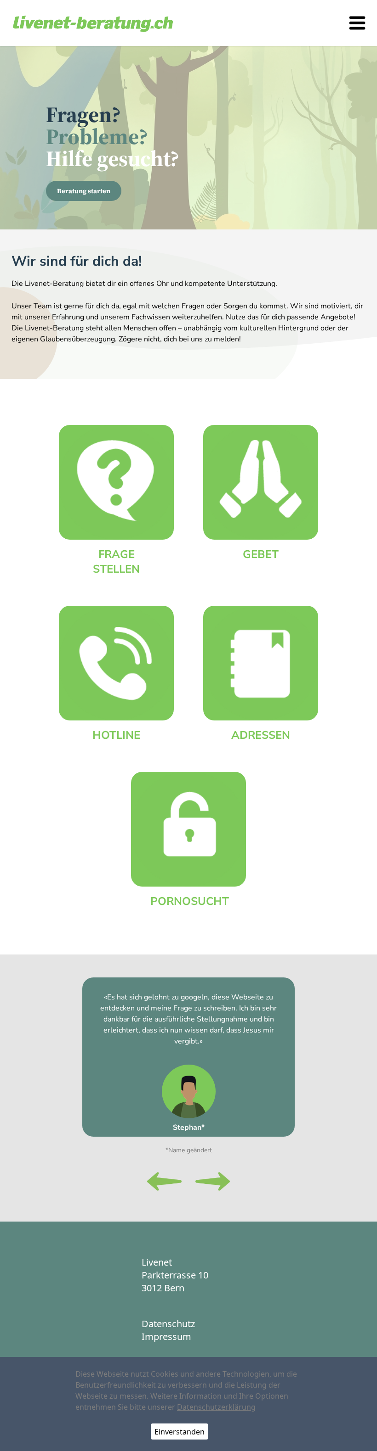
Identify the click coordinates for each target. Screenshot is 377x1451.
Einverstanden (179, 1432)
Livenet (157, 1262)
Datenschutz (168, 1323)
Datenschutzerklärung (216, 1407)
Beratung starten (83, 190)
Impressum (166, 1336)
